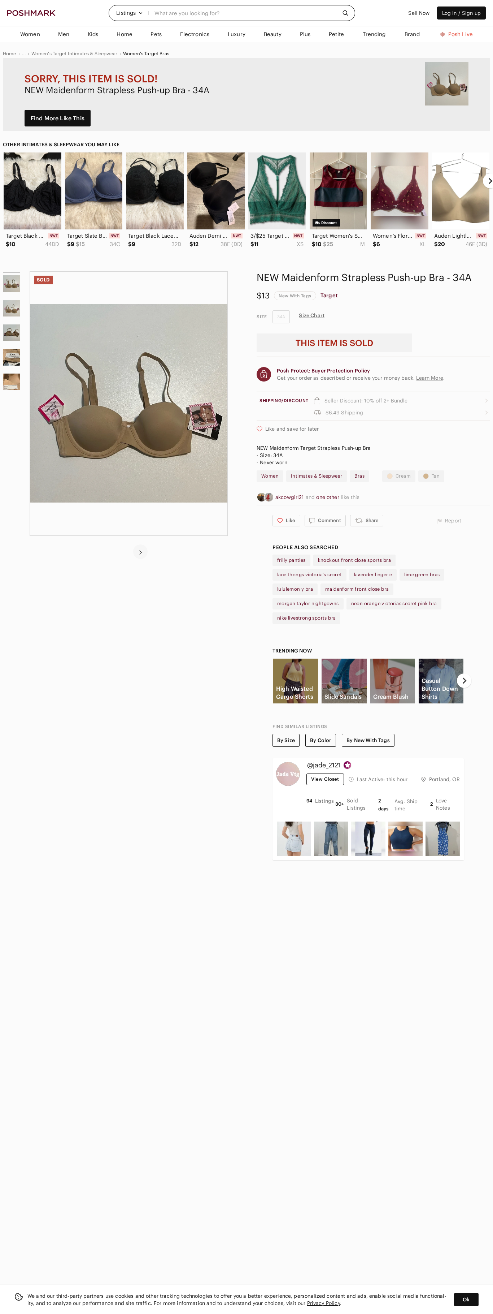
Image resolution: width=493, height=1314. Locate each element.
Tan (436, 476)
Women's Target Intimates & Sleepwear (74, 54)
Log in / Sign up (461, 13)
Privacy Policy (323, 1303)
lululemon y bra (295, 589)
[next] (140, 551)
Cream (403, 476)
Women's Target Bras (146, 54)
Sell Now (418, 13)
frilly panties (291, 560)
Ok (466, 1299)
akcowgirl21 (290, 497)
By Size (286, 740)
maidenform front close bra (357, 589)
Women (270, 476)
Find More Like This (57, 118)
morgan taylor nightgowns (308, 603)
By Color (320, 740)
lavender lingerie (373, 575)
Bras (359, 476)
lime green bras (422, 575)
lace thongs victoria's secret (309, 575)
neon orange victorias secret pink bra (394, 603)
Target (329, 295)
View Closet (325, 779)
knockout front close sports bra (354, 560)
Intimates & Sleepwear (316, 476)
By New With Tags (367, 740)
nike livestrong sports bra (306, 618)
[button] (129, 13)
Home (9, 54)
